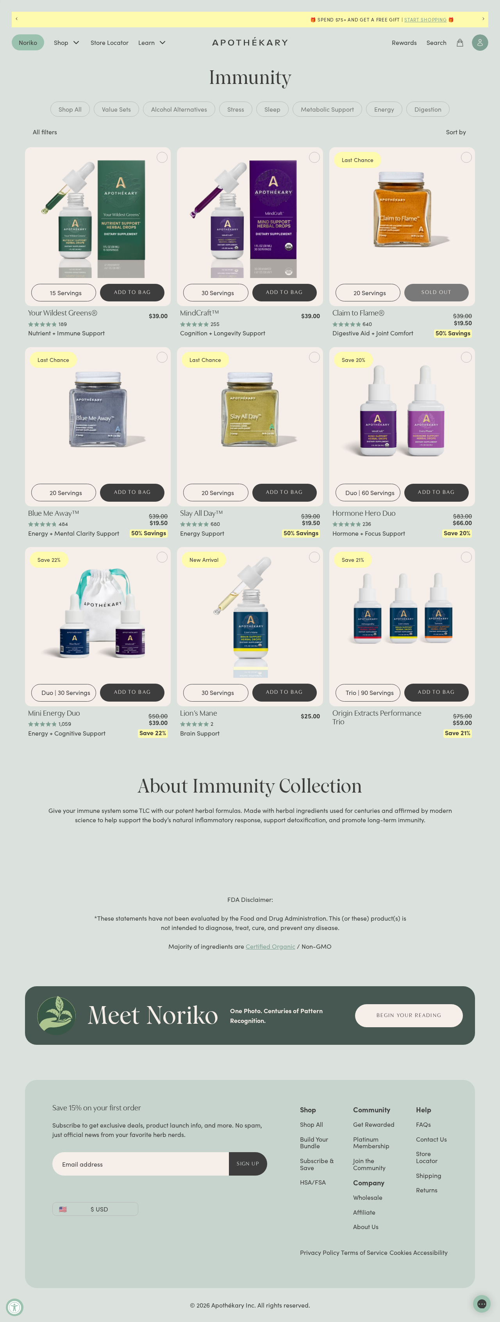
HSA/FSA (313, 1182)
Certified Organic (270, 946)
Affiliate (364, 1212)
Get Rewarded (374, 1124)
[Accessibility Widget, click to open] (14, 1307)
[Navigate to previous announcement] (16, 19)
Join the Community (369, 1164)
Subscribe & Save (317, 1164)
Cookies (400, 1252)
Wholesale (367, 1197)
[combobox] (66, 293)
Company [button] (368, 1182)
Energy (384, 109)
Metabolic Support (327, 109)
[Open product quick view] (162, 157)
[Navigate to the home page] (250, 41)
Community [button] (371, 1109)
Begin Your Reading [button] (409, 1016)
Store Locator (110, 42)
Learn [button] (146, 42)
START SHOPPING (293, 19)
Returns (427, 1190)
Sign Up (248, 1164)
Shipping (428, 1175)
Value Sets (116, 109)
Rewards (404, 42)
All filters (45, 132)
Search (436, 42)
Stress (235, 109)
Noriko (28, 42)
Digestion (427, 109)
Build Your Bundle (314, 1142)
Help (423, 1109)
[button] (455, 132)
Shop (61, 42)
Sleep (272, 109)
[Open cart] (460, 42)
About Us (366, 1226)
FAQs (423, 1124)
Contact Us (431, 1139)
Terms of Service (364, 1252)
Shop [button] (308, 1109)
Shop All (70, 109)
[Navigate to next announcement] (483, 19)
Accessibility (430, 1252)
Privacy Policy (319, 1252)
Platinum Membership (371, 1142)
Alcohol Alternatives (179, 109)
